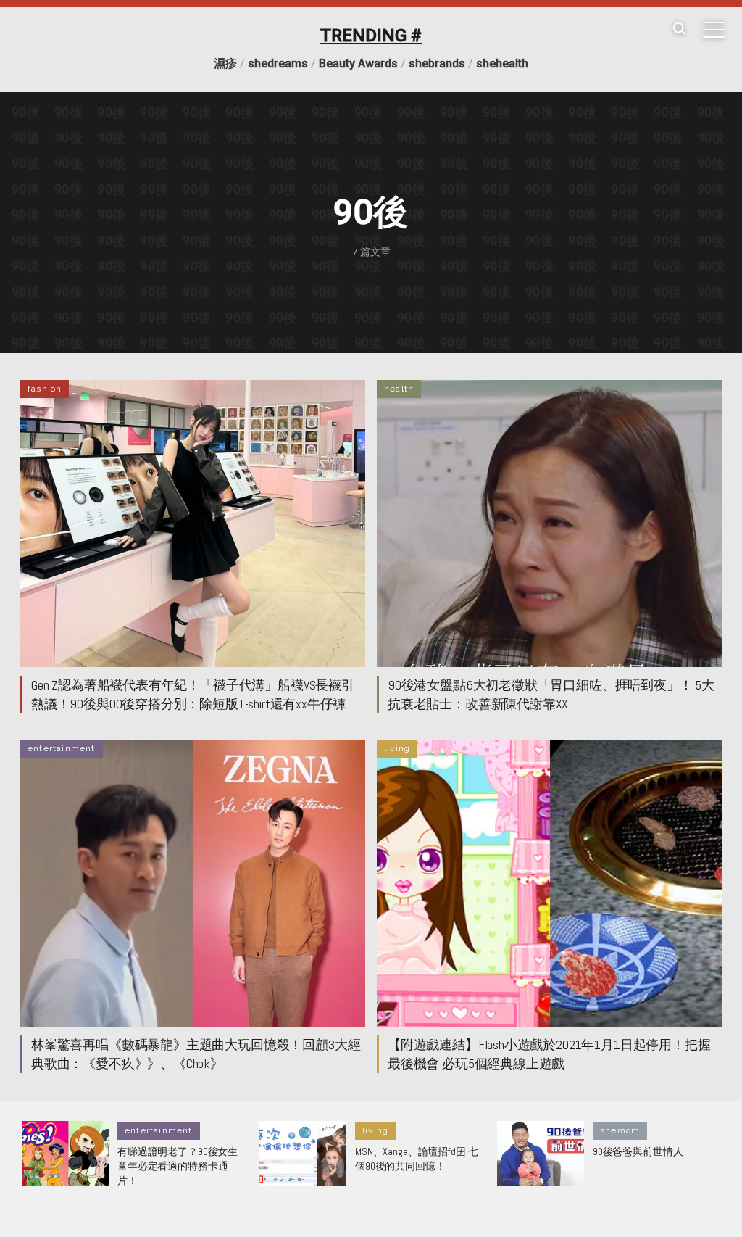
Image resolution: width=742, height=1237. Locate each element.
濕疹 (225, 63)
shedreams (278, 63)
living (397, 748)
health (399, 389)
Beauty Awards (358, 63)
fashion (45, 389)
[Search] (679, 29)
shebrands (437, 63)
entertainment (62, 748)
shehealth (502, 63)
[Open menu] (714, 30)
